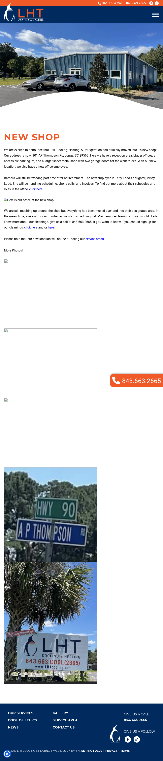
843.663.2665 (136, 3)
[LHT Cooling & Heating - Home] (24, 11)
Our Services (20, 713)
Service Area (65, 720)
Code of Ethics (22, 720)
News (13, 727)
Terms (125, 750)
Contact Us (64, 727)
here (51, 227)
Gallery (60, 713)
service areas (94, 239)
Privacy (111, 750)
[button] (155, 14)
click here (35, 189)
